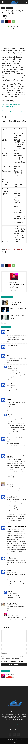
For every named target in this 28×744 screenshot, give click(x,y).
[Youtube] (18, 734)
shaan (8, 330)
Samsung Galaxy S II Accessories (16, 526)
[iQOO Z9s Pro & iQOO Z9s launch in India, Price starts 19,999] (5, 317)
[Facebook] (2, 21)
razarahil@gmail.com (17, 724)
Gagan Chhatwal (12, 603)
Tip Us (20, 739)
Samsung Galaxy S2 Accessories (16, 496)
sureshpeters (11, 483)
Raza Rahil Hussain (14, 282)
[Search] (26, 2)
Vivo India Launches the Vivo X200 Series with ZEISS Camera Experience (18, 302)
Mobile (7, 7)
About (11, 739)
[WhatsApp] (13, 21)
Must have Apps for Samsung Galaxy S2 (15, 455)
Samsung (11, 7)
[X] (6, 21)
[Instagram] (12, 290)
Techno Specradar (12, 345)
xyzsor (9, 557)
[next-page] (5, 323)
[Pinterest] (9, 21)
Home (7, 739)
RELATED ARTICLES (7, 297)
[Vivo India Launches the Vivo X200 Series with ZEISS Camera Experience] (5, 302)
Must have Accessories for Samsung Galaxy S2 (10, 106)
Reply (8, 341)
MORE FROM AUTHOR (19, 297)
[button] (2, 2)
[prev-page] (2, 323)
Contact (16, 739)
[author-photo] (14, 280)
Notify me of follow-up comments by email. (13, 661)
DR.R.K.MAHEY (11, 383)
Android (3, 7)
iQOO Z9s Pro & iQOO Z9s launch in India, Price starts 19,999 (17, 317)
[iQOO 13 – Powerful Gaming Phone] (5, 309)
